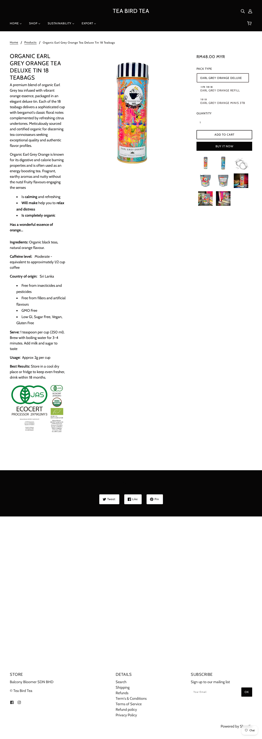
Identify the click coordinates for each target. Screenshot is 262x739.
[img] (242, 11)
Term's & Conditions (131, 698)
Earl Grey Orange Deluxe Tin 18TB (221, 79)
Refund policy (126, 709)
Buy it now (224, 146)
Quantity (202, 113)
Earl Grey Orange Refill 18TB (220, 92)
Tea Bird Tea (131, 10)
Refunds (122, 693)
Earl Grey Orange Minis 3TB (222, 103)
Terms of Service (129, 704)
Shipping (123, 687)
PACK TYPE (204, 69)
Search (121, 682)
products (30, 42)
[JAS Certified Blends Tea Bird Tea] (37, 408)
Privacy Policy (126, 715)
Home (14, 42)
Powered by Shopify (236, 726)
